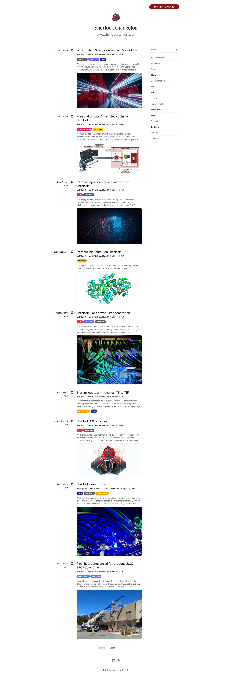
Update (154, 138)
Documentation (158, 80)
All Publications (158, 57)
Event (153, 86)
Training (154, 132)
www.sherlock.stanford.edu (116, 34)
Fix (152, 92)
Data (153, 75)
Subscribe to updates (164, 7)
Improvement (157, 104)
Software (155, 127)
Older (112, 648)
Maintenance (157, 109)
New (153, 115)
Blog (153, 69)
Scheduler (155, 121)
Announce (155, 63)
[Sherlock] (116, 18)
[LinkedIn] (115, 660)
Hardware (155, 98)
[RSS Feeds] (119, 660)
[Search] (176, 49)
